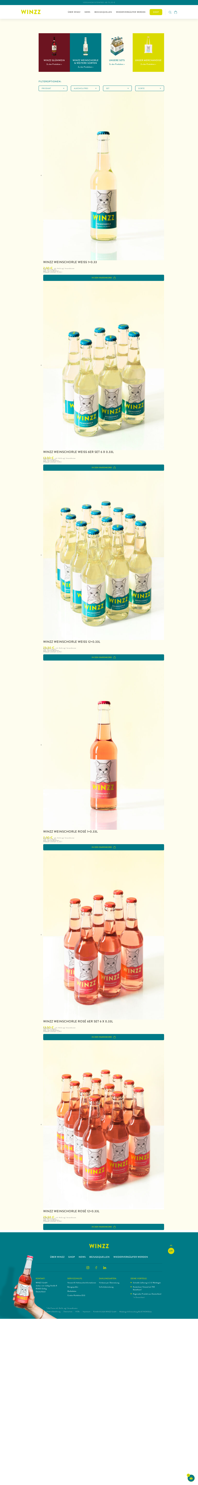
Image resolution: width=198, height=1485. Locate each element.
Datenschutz (67, 1311)
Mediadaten (71, 1291)
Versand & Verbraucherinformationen (81, 1282)
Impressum (86, 1311)
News (87, 12)
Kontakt (96, 1311)
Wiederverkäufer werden (131, 12)
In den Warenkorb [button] (102, 277)
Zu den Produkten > (54, 64)
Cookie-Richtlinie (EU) (76, 1295)
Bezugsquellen (103, 12)
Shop (156, 12)
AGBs (77, 1311)
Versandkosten (53, 270)
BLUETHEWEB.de (145, 1311)
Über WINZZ (74, 12)
